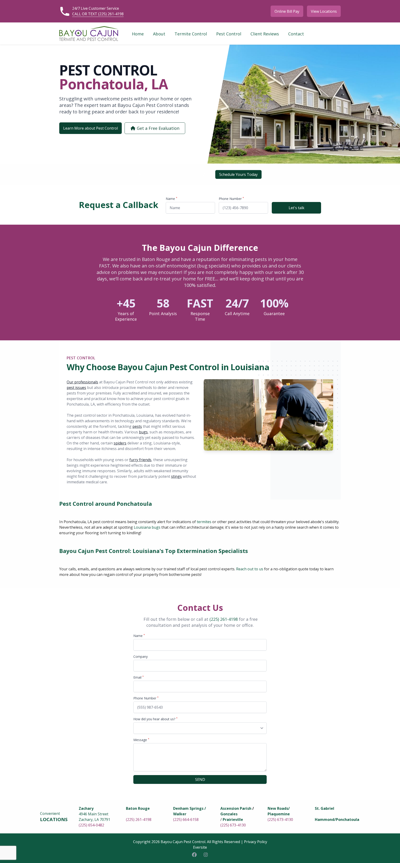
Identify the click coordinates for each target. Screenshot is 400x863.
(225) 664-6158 (186, 819)
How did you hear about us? (155, 719)
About (159, 34)
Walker (179, 813)
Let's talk (296, 207)
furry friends (140, 459)
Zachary (86, 808)
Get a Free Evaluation (157, 128)
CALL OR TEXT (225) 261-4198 (98, 13)
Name (171, 198)
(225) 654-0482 (91, 825)
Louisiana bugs (147, 527)
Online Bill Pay (287, 11)
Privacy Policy (255, 841)
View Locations (324, 11)
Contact (296, 34)
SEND (200, 779)
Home (138, 34)
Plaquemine (279, 813)
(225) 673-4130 (233, 825)
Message (141, 740)
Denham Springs (188, 808)
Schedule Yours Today (238, 174)
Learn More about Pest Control (90, 128)
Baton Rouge (138, 808)
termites (204, 521)
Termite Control (191, 34)
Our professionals (82, 382)
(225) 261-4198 (223, 619)
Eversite (200, 847)
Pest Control (228, 34)
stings (176, 476)
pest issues (76, 387)
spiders (120, 443)
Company (140, 656)
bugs (143, 432)
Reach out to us (249, 568)
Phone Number (231, 198)
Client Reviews (264, 34)
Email (138, 677)
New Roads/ (279, 808)
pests (137, 426)
